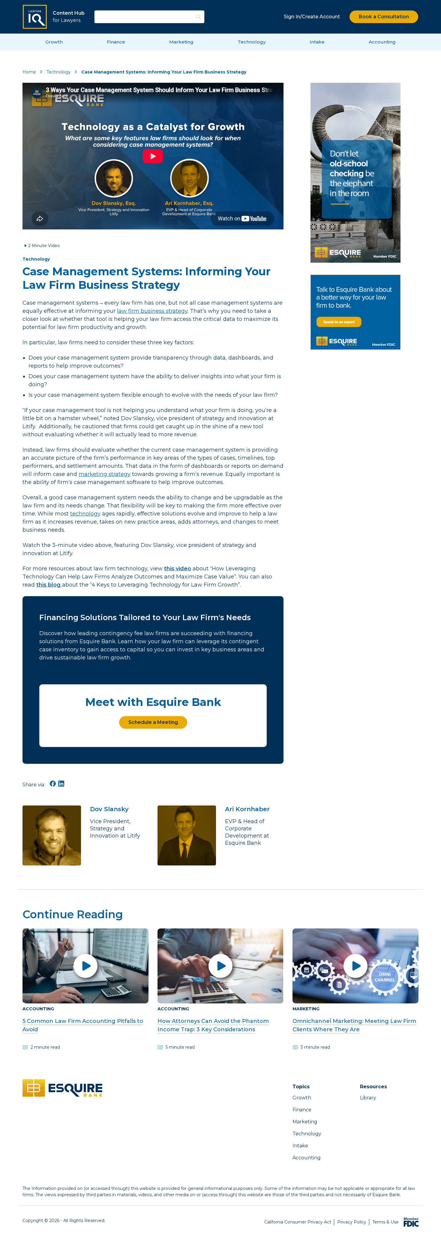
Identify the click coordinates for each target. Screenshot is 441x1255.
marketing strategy (104, 474)
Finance (116, 42)
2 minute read (45, 1047)
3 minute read (315, 1047)
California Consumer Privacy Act (297, 1222)
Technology (252, 42)
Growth (54, 42)
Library (368, 1098)
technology (85, 513)
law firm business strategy (152, 311)
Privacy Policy (351, 1222)
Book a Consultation (384, 16)
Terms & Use (385, 1222)
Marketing (181, 42)
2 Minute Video (44, 245)
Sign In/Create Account (312, 16)
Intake (317, 42)
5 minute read (180, 1047)
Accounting (382, 42)
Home (29, 72)
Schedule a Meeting (153, 722)
